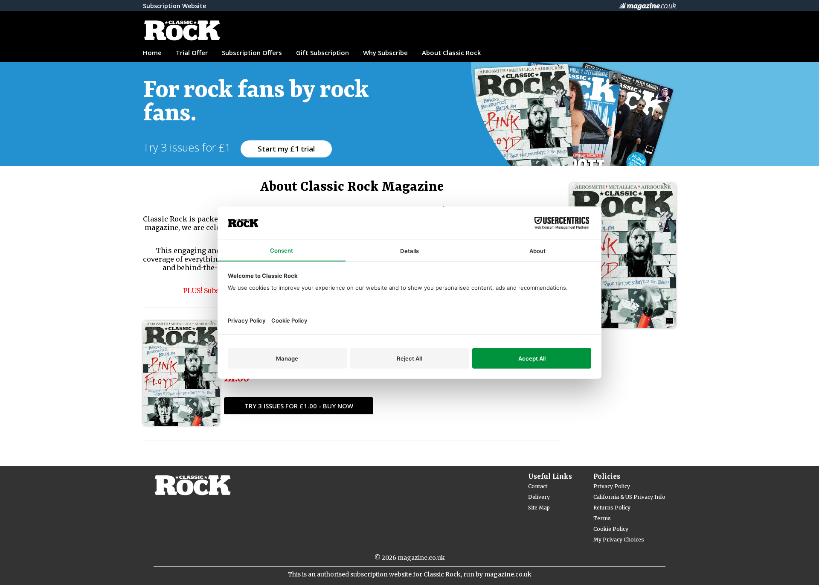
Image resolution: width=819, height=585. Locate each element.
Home (152, 52)
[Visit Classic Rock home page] (228, 30)
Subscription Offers (252, 52)
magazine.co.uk (421, 558)
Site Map (539, 507)
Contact (537, 486)
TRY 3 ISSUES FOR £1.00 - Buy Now (298, 406)
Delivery (539, 497)
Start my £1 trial (286, 149)
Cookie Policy (610, 529)
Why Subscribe (385, 52)
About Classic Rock (451, 52)
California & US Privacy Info (629, 497)
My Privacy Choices (618, 539)
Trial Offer (192, 52)
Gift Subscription (322, 52)
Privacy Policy (611, 486)
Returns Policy (611, 507)
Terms (602, 518)
